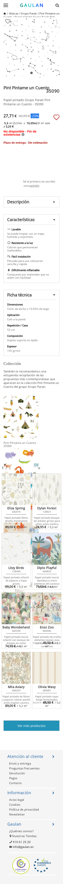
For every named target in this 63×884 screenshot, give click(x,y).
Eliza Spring (16, 508)
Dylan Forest (46, 508)
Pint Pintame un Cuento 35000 (20, 444)
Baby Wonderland (16, 627)
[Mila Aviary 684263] (16, 668)
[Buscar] (58, 5)
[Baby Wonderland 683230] (16, 608)
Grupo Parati (29, 13)
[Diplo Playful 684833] (46, 549)
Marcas (13, 13)
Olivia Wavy (47, 687)
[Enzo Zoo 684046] (46, 608)
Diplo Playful (47, 568)
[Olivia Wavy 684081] (46, 668)
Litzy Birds (16, 568)
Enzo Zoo (47, 627)
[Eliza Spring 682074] (16, 489)
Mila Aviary (16, 687)
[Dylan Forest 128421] (46, 489)
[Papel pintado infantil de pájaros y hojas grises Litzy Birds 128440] (16, 549)
